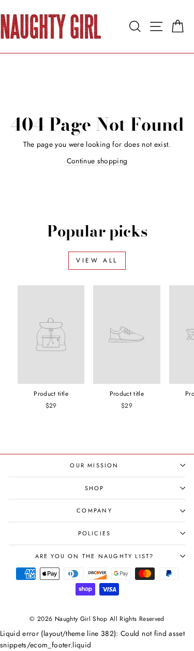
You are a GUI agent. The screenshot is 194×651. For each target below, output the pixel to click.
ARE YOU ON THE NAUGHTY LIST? (94, 556)
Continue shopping (97, 161)
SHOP (95, 488)
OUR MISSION (94, 465)
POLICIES (94, 533)
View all (97, 260)
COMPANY (94, 510)
